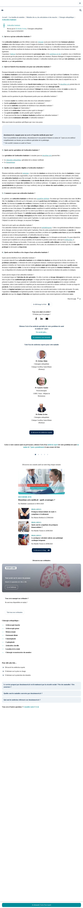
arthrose (12, 54)
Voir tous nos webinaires (14, 612)
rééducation (68, 240)
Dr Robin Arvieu (21, 29)
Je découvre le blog (40, 550)
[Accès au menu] (80, 3)
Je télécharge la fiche (39, 304)
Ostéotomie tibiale (12, 635)
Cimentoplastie (11, 639)
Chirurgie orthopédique (66, 17)
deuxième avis (65, 84)
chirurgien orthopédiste (13, 160)
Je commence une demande (41, 337)
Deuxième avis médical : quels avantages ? (36, 500)
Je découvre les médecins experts (41, 432)
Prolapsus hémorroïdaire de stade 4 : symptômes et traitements (44, 513)
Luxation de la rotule (13, 649)
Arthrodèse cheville (12, 645)
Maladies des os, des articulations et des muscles (41, 17)
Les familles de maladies (16, 17)
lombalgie (25, 173)
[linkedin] (41, 319)
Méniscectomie (11, 632)
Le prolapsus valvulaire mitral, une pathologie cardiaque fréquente (47, 539)
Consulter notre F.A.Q (31, 707)
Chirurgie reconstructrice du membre (18, 652)
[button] (3, 10)
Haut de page (72, 299)
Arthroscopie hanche (13, 625)
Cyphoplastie (10, 642)
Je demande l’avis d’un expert (41, 905)
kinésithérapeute (46, 227)
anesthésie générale (43, 198)
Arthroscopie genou (12, 628)
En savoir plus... (41, 332)
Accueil (4, 17)
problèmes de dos (55, 54)
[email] (47, 319)
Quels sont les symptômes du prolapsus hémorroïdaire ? (44, 526)
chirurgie (41, 42)
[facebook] (36, 319)
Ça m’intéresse (11, 587)
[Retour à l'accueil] (5, 3)
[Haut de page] (80, 299)
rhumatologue (10, 162)
